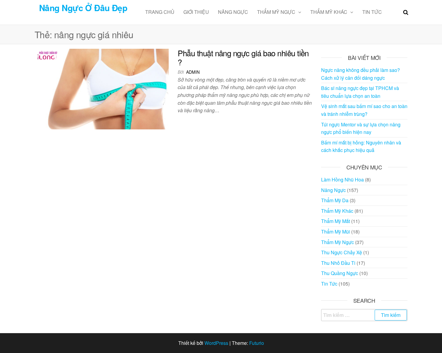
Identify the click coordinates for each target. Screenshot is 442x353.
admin (193, 72)
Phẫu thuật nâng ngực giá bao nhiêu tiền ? (243, 57)
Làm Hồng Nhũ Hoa (342, 179)
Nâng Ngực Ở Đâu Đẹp (83, 8)
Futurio (256, 342)
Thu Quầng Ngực (339, 273)
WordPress (216, 342)
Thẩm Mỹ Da (334, 200)
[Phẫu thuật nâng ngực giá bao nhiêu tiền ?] (102, 88)
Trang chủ (159, 11)
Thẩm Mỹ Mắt (335, 221)
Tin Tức (372, 11)
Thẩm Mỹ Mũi (335, 231)
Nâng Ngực (233, 11)
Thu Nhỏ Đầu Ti (338, 262)
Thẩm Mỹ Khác (328, 11)
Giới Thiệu (196, 11)
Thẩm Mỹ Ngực (276, 11)
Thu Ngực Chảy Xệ (341, 252)
